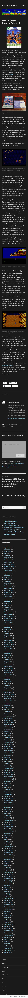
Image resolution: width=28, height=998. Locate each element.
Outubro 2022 (8, 646)
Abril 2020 (7, 711)
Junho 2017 (7, 785)
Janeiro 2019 (7, 744)
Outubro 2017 (8, 777)
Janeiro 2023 (8, 640)
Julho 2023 (7, 627)
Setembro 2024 (8, 597)
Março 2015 (7, 844)
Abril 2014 (7, 868)
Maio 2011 (7, 943)
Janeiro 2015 (7, 848)
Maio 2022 (7, 657)
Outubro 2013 (8, 881)
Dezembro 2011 (8, 928)
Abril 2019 (7, 737)
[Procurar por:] (12, 508)
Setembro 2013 (8, 883)
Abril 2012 (7, 920)
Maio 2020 (7, 709)
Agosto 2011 (7, 937)
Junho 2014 (7, 863)
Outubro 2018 (8, 750)
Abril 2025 (7, 581)
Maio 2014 (7, 865)
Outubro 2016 (8, 803)
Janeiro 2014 (7, 874)
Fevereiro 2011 (8, 950)
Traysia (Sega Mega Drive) (12, 525)
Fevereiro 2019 (8, 742)
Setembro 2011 (8, 935)
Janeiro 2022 (8, 666)
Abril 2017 (7, 790)
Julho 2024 (7, 601)
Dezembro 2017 (8, 772)
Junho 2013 (7, 889)
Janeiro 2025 (8, 588)
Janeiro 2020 (8, 718)
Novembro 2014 (8, 852)
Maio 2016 (7, 813)
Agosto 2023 (7, 625)
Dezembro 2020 (9, 694)
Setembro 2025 (8, 570)
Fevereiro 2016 (8, 820)
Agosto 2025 (8, 573)
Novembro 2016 (9, 800)
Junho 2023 (7, 629)
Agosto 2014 (7, 859)
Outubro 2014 (8, 855)
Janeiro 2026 (8, 562)
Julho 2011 (7, 939)
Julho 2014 (7, 861)
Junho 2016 (7, 811)
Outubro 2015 (8, 829)
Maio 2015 (7, 839)
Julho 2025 (7, 575)
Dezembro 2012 (8, 902)
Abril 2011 (7, 946)
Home (4, 959)
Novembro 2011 (8, 930)
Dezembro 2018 (8, 746)
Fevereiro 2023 (8, 638)
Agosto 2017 (7, 781)
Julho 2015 (7, 835)
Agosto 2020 (8, 703)
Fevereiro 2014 (8, 872)
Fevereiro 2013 (8, 898)
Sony (3, 971)
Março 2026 (7, 557)
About (4, 990)
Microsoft (5, 975)
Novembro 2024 (9, 592)
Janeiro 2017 (7, 796)
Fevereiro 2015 (8, 846)
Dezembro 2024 (9, 590)
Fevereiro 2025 (8, 586)
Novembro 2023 (9, 618)
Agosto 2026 (8, 547)
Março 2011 (7, 948)
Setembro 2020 (8, 701)
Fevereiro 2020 (8, 716)
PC (3, 982)
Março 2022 (7, 662)
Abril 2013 (7, 894)
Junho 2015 (7, 837)
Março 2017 (7, 792)
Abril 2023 (7, 633)
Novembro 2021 (8, 670)
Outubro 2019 (8, 724)
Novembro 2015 (8, 826)
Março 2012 (7, 922)
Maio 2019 (7, 735)
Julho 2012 (7, 913)
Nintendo (5, 967)
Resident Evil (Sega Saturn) (12, 530)
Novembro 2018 (8, 748)
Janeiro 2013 (7, 900)
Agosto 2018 (7, 755)
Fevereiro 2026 (8, 560)
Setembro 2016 (8, 805)
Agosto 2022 (8, 651)
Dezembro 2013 (8, 876)
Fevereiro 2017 (8, 794)
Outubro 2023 (8, 620)
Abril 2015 (7, 842)
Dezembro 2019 (8, 720)
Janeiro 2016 (7, 822)
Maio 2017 (7, 787)
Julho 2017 (7, 783)
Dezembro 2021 (8, 668)
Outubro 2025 (8, 568)
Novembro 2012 (8, 904)
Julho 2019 (7, 731)
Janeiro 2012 (7, 926)
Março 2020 (7, 714)
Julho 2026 (7, 549)
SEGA (7, 426)
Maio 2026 (7, 553)
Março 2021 (7, 688)
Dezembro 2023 (8, 616)
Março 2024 (7, 610)
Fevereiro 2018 (8, 768)
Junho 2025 (7, 577)
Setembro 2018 (8, 753)
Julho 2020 (7, 705)
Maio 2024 (7, 605)
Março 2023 (7, 636)
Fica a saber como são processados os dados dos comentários (13, 466)
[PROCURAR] (24, 507)
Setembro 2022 (8, 649)
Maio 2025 (7, 579)
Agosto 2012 (7, 911)
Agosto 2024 (8, 599)
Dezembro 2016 (8, 798)
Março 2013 (7, 896)
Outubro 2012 (8, 907)
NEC (3, 978)
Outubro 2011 (8, 933)
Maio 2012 (7, 917)
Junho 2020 (7, 707)
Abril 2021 (7, 685)
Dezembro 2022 (9, 642)
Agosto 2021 (7, 677)
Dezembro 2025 (9, 564)
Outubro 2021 (8, 672)
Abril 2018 (7, 763)
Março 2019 (7, 740)
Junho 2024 (7, 603)
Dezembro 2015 (8, 824)
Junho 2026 (7, 551)
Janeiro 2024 (8, 614)
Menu (23, 5)
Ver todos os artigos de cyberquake (16, 418)
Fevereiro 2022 (8, 664)
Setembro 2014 (8, 857)
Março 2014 (7, 870)
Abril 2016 (7, 816)
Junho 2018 (7, 759)
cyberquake (8, 424)
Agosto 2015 (7, 833)
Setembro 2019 (8, 727)
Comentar (20, 455)
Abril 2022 (7, 659)
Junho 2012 (7, 915)
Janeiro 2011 (7, 952)
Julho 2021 (7, 679)
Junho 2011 (7, 941)
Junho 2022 (7, 655)
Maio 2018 (7, 761)
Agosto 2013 (7, 885)
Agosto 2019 (7, 729)
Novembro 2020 (9, 696)
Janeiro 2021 (7, 692)
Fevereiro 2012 (8, 924)
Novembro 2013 (8, 878)
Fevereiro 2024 (8, 612)
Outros (4, 986)
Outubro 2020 (8, 698)
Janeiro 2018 (7, 770)
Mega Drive (12, 74)
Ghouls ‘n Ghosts (7, 365)
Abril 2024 (7, 607)
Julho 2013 (7, 887)
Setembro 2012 (8, 909)
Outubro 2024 (8, 594)
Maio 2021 (7, 683)
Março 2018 (7, 766)
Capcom (13, 426)
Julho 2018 (7, 757)
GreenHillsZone (9, 6)
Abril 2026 (7, 555)
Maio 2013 (7, 891)
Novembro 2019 (9, 722)
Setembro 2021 (8, 675)
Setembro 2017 (8, 779)
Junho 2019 (7, 733)
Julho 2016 (7, 809)
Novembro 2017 (8, 774)
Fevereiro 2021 (8, 690)
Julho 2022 (7, 653)
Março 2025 (7, 584)
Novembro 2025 (9, 566)
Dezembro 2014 (8, 850)
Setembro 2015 (8, 831)
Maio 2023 (7, 631)
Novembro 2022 (9, 644)
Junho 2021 (7, 681)
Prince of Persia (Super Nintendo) (14, 527)
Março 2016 (7, 818)
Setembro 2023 (8, 623)
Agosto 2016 (7, 807)
